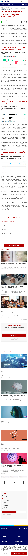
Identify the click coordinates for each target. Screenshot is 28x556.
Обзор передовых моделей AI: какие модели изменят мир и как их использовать (13, 419)
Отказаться (6, 553)
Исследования (7, 7)
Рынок (16, 542)
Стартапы (4, 538)
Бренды (16, 538)
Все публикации (24, 319)
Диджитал (17, 534)
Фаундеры (4, 539)
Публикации (4, 534)
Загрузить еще (15, 482)
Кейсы (16, 539)
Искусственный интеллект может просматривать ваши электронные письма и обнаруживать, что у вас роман (13, 396)
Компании (4, 536)
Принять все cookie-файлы (19, 553)
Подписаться (14, 335)
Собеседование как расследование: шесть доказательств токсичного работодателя (10, 309)
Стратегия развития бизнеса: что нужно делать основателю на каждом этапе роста (12, 287)
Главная (2, 7)
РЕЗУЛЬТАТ (21, 511)
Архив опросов (5, 516)
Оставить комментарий (14, 245)
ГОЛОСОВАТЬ (9, 511)
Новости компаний (19, 541)
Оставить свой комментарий (14, 217)
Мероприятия (4, 541)
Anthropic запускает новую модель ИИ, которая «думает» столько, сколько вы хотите (12, 443)
